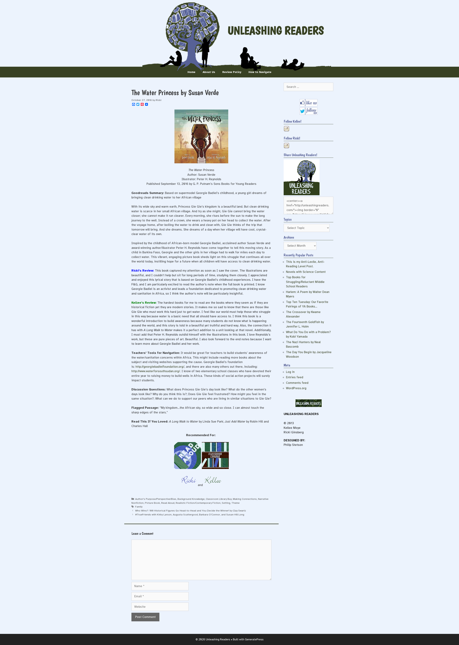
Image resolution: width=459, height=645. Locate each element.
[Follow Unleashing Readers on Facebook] (309, 105)
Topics (288, 219)
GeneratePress (254, 639)
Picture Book (152, 502)
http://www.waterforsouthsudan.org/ (155, 371)
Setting (226, 502)
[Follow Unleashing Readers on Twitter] (309, 114)
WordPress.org (296, 388)
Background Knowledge (191, 499)
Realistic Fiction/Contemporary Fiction (198, 502)
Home (191, 72)
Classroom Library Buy (219, 499)
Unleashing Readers (276, 30)
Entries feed (294, 377)
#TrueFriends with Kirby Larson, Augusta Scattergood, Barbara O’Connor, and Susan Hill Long (189, 514)
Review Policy (231, 72)
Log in (290, 372)
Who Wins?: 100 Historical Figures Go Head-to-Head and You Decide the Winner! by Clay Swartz (190, 510)
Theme (235, 502)
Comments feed (297, 383)
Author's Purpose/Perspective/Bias (155, 499)
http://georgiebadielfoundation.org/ (160, 367)
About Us (209, 72)
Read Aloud (167, 502)
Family (138, 506)
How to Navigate (260, 72)
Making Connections (245, 499)
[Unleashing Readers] (302, 194)
